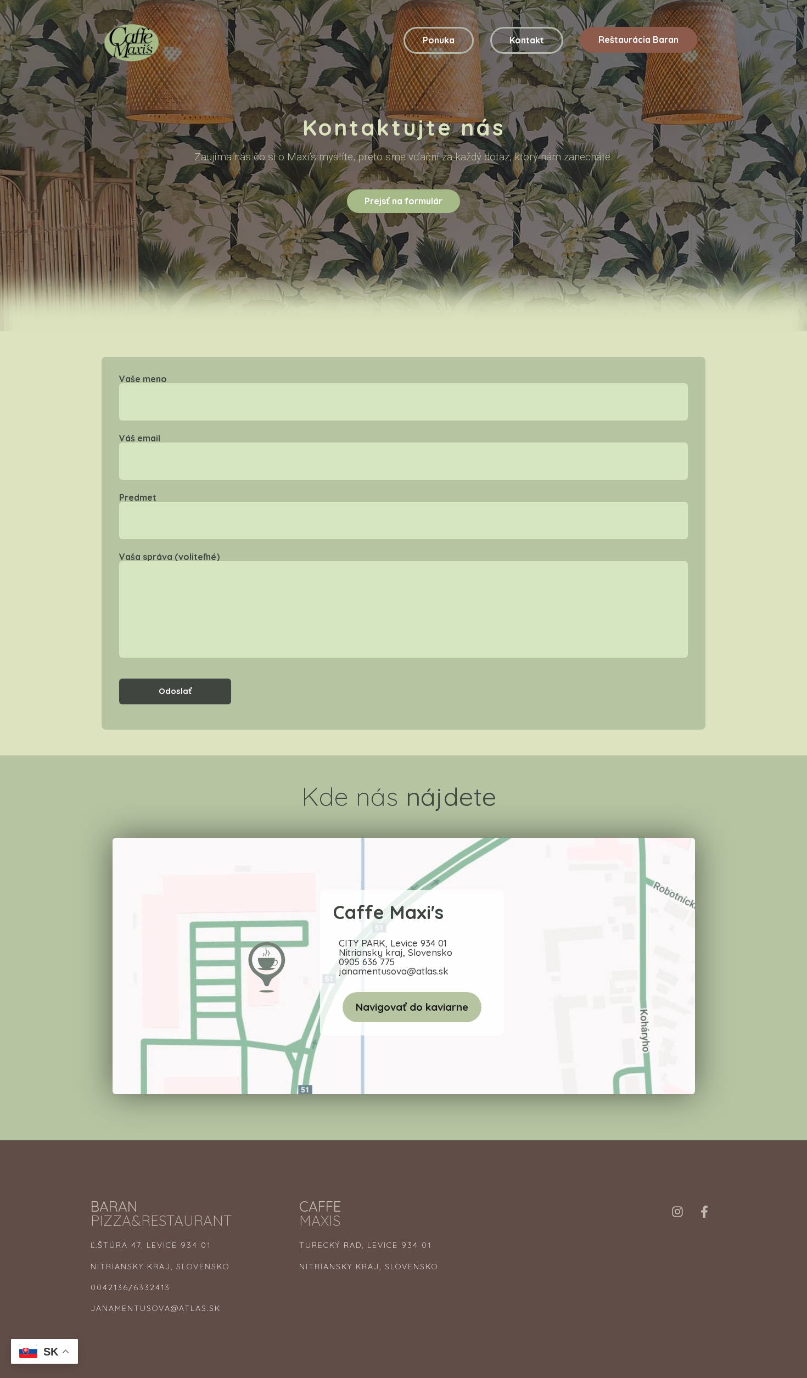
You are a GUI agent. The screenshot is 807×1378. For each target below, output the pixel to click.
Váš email (139, 439)
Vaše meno (143, 379)
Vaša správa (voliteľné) (169, 557)
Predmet (137, 498)
